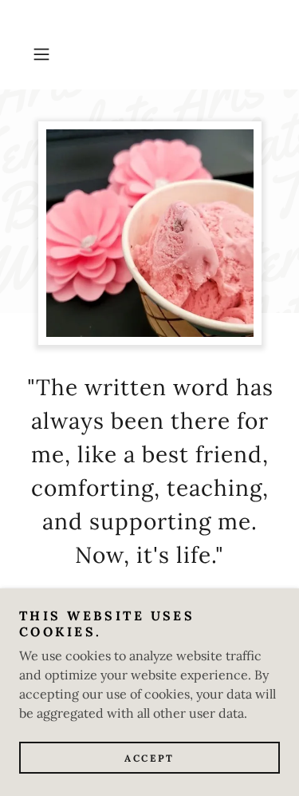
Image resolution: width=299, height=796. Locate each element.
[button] (44, 54)
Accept (149, 758)
